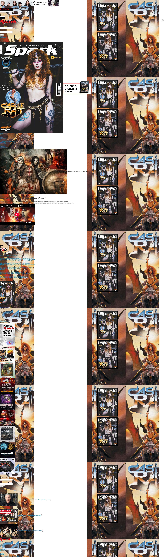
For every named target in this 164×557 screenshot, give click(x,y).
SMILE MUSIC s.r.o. (8, 556)
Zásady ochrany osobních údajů (8, 141)
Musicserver (2, 550)
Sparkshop (2, 146)
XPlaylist (2, 553)
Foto (1, 136)
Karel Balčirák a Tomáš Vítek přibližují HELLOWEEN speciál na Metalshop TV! (16, 262)
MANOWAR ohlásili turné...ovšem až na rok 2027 (10, 268)
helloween (9, 195)
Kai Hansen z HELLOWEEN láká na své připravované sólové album (14, 276)
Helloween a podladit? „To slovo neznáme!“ (9, 255)
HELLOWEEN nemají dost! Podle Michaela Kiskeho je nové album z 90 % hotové (16, 258)
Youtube (12, 15)
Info (1, 140)
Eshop (8, 15)
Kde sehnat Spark (4, 147)
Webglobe (2, 554)
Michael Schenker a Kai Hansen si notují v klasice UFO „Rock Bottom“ (14, 277)
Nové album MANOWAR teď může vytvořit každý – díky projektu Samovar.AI (15, 266)
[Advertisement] (81, 234)
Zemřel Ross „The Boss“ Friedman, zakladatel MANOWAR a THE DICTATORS (16, 267)
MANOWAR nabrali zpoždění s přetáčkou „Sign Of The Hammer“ (13, 269)
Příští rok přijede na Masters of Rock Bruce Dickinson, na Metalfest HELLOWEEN (16, 260)
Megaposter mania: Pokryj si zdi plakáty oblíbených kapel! (29, 515)
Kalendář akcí (3, 138)
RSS (16, 15)
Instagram (5, 15)
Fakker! (1, 548)
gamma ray (18, 195)
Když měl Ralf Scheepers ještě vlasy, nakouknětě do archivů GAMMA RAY (15, 273)
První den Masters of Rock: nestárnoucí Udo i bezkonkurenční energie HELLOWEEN (17, 259)
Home (1, 133)
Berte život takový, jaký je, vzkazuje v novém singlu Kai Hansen (13, 257)
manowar (13, 195)
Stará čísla (2, 145)
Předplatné (2, 546)
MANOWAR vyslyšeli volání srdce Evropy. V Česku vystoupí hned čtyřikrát (15, 263)
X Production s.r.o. (17, 556)
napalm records (24, 195)
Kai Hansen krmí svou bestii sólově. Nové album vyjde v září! (12, 272)
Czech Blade (2, 549)
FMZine (1, 552)
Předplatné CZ (3, 142)
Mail (14, 15)
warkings (29, 195)
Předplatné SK (3, 143)
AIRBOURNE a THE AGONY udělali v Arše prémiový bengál (30, 530)
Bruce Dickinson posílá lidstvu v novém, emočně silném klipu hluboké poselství (34, 499)
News (1, 134)
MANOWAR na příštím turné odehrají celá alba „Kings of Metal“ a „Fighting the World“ (17, 264)
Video (1, 137)
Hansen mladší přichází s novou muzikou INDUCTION (11, 275)
